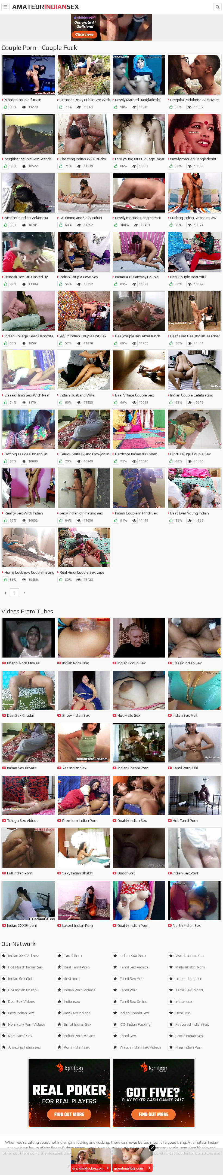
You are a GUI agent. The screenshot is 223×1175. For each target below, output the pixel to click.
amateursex (45, 6)
